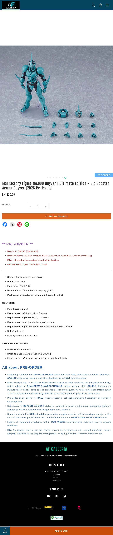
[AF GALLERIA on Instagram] (56, 497)
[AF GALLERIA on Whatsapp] (64, 497)
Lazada (56, 477)
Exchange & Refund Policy (56, 471)
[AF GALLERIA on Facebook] (49, 497)
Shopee (56, 474)
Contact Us (56, 480)
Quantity (6, 204)
